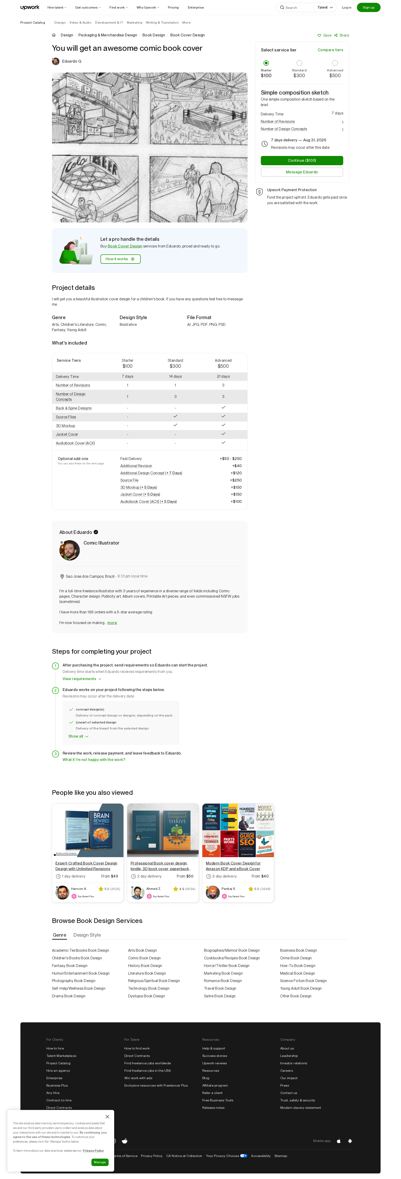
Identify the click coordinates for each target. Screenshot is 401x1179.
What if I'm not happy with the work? (94, 759)
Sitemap (281, 1156)
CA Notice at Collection (184, 1156)
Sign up (369, 7)
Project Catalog (32, 22)
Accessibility (261, 1156)
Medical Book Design (297, 973)
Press (284, 1085)
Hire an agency (58, 1070)
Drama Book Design (68, 996)
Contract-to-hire (59, 1100)
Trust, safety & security (297, 1100)
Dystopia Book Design (146, 996)
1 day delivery (74, 876)
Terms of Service (124, 1156)
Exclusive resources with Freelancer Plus (156, 1085)
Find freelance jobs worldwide (147, 1063)
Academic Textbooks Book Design (80, 950)
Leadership (289, 1056)
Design (67, 35)
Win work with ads (138, 1078)
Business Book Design (298, 950)
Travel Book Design (220, 988)
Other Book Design (296, 996)
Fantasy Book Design (69, 965)
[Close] (107, 1116)
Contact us (288, 1093)
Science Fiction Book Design (303, 981)
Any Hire (53, 1093)
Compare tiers (330, 50)
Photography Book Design (73, 981)
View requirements (79, 679)
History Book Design (145, 965)
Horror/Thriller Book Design (227, 965)
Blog (206, 1078)
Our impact (289, 1078)
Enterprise (54, 1078)
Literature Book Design (147, 973)
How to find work (137, 1048)
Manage (100, 1162)
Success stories (214, 1056)
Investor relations (293, 1063)
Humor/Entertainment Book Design (81, 973)
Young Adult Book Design (301, 988)
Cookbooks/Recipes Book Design (232, 958)
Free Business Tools (217, 1100)
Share (344, 35)
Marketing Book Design (223, 973)
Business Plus (57, 1085)
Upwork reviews (214, 1063)
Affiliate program (215, 1085)
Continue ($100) (302, 160)
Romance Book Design (223, 981)
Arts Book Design (142, 950)
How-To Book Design (298, 965)
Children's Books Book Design (77, 958)
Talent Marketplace (61, 1056)
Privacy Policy (152, 1156)
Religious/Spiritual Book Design (154, 981)
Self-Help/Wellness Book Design (78, 988)
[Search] (282, 7)
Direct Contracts (59, 1107)
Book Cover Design (125, 246)
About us (287, 1048)
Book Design (153, 35)
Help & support (213, 1048)
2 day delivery (149, 876)
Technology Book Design (149, 988)
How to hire (55, 1048)
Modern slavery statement (300, 1107)
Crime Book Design (296, 958)
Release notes (213, 1107)
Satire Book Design (220, 996)
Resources (210, 1070)
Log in (346, 7)
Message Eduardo (302, 172)
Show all (75, 736)
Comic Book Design (144, 958)
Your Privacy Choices (227, 1156)
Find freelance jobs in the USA (147, 1070)
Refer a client (212, 1093)
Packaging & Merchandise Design (107, 35)
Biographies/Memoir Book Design (232, 950)
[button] (78, 385)
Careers (286, 1070)
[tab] (60, 935)
